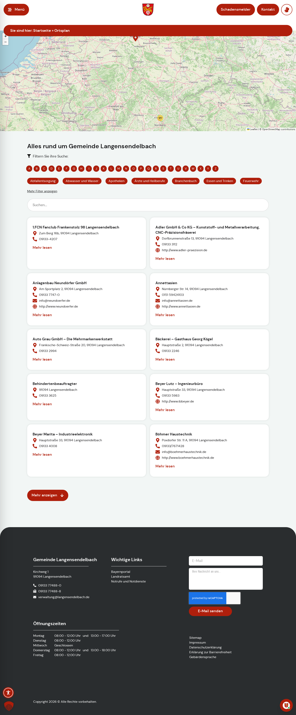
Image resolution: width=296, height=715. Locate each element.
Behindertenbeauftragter (55, 383)
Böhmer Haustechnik (173, 434)
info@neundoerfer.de (54, 300)
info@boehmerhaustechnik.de (184, 452)
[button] (135, 38)
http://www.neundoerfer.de (58, 306)
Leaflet (253, 129)
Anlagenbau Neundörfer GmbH (60, 283)
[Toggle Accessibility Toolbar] (8, 692)
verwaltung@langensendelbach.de (63, 597)
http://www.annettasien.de (181, 306)
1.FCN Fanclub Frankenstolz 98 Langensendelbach (76, 227)
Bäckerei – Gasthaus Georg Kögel (184, 339)
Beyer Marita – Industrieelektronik (63, 434)
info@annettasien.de (177, 300)
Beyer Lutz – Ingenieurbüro (179, 383)
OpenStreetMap (271, 129)
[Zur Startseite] (148, 10)
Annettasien (166, 283)
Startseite (42, 30)
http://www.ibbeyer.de (178, 401)
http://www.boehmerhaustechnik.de (188, 458)
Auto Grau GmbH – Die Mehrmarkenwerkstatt (73, 339)
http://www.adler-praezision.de (184, 250)
